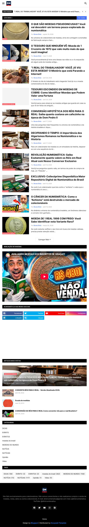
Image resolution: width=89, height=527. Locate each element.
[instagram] (50, 508)
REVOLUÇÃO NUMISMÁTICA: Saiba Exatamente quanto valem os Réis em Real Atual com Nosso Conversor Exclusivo (56, 158)
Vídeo (4, 461)
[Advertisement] (44, 339)
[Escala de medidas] (8, 403)
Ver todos (81, 18)
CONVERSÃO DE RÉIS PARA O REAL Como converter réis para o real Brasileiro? (46, 411)
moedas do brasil (8, 441)
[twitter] (39, 508)
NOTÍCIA (5, 449)
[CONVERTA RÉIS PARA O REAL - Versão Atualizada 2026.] (8, 393)
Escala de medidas (22, 400)
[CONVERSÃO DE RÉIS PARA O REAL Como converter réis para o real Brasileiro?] (8, 413)
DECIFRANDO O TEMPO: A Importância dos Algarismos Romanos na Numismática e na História (56, 136)
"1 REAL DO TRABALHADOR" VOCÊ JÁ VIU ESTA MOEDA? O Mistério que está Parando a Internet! (47, 11)
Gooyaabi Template (58, 523)
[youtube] (44, 508)
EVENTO (5, 432)
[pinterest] (55, 508)
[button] (3, 3)
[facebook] (34, 508)
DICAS (4, 428)
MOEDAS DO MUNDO (10, 445)
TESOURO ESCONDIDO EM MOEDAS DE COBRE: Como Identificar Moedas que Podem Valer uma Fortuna (58, 92)
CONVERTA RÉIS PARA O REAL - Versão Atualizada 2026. (37, 390)
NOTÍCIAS (6, 453)
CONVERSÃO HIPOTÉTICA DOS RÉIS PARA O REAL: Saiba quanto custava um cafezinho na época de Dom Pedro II (57, 114)
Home (44, 519)
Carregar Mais (43, 240)
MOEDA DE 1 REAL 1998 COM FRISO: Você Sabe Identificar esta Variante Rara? (56, 220)
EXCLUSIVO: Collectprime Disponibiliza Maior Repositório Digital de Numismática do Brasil (58, 178)
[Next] (85, 11)
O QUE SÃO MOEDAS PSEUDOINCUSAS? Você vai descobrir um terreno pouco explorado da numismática (58, 27)
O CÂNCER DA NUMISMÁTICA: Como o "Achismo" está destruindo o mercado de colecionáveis (55, 199)
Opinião (5, 457)
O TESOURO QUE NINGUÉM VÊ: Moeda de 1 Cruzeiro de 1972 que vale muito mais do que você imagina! (57, 49)
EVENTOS (6, 437)
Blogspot (34, 523)
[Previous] (82, 11)
